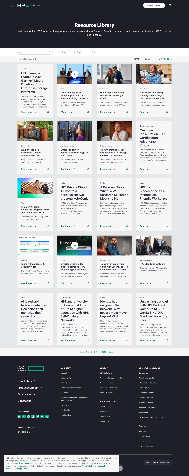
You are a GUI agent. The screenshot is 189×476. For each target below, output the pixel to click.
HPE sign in (143, 412)
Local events (105, 416)
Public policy (66, 415)
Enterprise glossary (146, 393)
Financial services (146, 398)
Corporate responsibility (71, 388)
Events (102, 406)
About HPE (65, 373)
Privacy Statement (24, 463)
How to (25, 381)
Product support (106, 383)
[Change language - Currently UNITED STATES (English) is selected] (170, 5)
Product (28, 387)
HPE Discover (105, 411)
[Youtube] (42, 416)
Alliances (142, 431)
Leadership (65, 410)
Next (111, 352)
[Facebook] (37, 416)
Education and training (148, 383)
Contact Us (143, 373)
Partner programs (146, 446)
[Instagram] (28, 416)
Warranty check (106, 393)
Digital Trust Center (147, 378)
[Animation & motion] (23, 432)
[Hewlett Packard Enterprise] (23, 5)
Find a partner (144, 441)
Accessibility (66, 378)
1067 (104, 352)
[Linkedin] (19, 416)
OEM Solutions (106, 373)
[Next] (114, 352)
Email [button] (24, 394)
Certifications (144, 436)
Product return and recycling (111, 378)
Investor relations (68, 405)
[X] (24, 416)
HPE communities (146, 402)
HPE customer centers (148, 407)
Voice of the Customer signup (151, 417)
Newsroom (104, 421)
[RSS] (47, 416)
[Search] (34, 5)
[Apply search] (49, 52)
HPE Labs (64, 393)
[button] (116, 458)
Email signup (144, 388)
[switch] (22, 432)
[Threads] (33, 416)
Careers (64, 383)
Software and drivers (108, 388)
